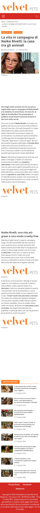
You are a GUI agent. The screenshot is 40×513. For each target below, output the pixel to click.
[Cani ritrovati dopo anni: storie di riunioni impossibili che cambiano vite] (7, 473)
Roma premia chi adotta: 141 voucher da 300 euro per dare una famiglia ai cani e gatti (26, 436)
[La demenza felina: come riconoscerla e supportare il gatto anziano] (7, 461)
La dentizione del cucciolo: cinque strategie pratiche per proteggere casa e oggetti (25, 388)
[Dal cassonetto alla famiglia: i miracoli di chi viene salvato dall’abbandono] (7, 413)
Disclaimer (27, 484)
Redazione (20, 489)
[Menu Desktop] (3, 16)
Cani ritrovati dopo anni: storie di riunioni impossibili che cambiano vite (25, 472)
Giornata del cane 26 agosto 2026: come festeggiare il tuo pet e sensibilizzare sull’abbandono (25, 448)
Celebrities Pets (6, 32)
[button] (37, 16)
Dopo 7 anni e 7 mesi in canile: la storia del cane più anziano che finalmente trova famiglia (24, 424)
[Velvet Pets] (20, 6)
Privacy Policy (14, 484)
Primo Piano (18, 32)
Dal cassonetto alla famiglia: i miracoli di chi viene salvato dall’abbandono (24, 412)
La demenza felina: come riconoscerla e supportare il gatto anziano (25, 460)
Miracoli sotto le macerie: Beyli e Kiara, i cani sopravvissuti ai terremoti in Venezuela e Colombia (25, 400)
